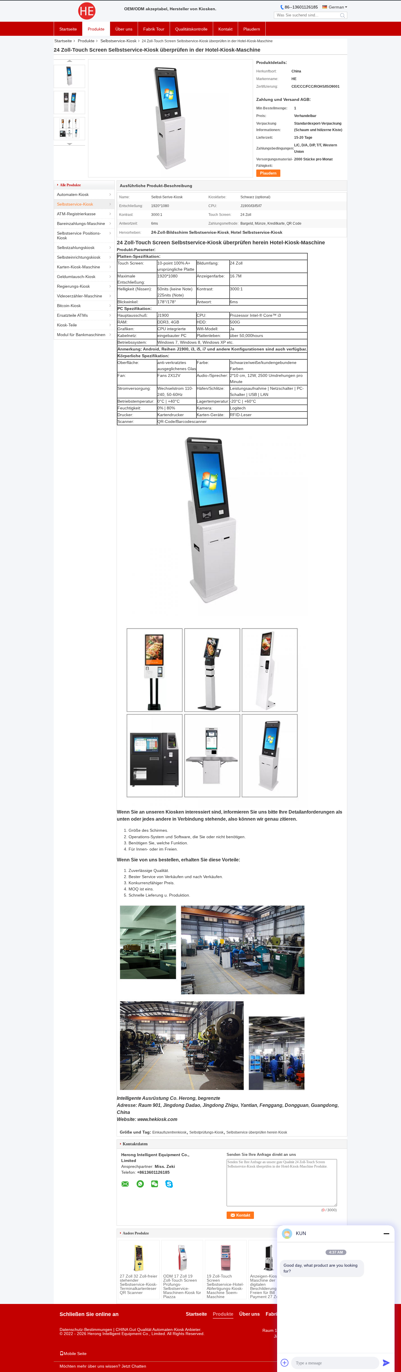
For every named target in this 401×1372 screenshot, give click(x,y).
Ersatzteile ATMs (72, 315)
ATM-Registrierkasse (76, 213)
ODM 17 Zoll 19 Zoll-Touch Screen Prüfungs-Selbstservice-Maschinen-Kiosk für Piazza (182, 1286)
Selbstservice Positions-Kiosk (79, 235)
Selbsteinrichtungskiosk (78, 257)
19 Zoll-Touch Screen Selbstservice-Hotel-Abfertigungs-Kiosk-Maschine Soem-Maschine (225, 1286)
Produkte (96, 29)
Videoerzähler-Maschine (79, 296)
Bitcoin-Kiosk (69, 305)
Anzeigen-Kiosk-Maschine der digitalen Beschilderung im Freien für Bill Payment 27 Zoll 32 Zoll (268, 1288)
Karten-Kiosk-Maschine (78, 267)
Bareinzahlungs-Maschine (81, 223)
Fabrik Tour (153, 29)
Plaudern (251, 29)
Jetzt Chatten (134, 1366)
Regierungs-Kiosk (73, 286)
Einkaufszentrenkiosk (169, 1132)
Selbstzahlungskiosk (76, 247)
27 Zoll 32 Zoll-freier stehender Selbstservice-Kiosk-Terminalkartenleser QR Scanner (138, 1284)
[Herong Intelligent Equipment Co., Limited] (86, 11)
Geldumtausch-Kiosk (76, 276)
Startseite (68, 29)
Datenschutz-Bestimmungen (86, 1329)
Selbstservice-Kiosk (118, 41)
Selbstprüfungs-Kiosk (206, 1132)
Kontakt (225, 29)
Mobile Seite (75, 1353)
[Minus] (386, 1233)
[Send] (386, 1362)
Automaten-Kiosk (73, 194)
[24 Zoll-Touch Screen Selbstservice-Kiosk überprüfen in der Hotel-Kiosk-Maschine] (69, 76)
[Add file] (285, 1362)
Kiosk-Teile (67, 325)
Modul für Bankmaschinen (81, 334)
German (336, 7)
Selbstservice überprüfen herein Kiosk (256, 1132)
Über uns (123, 29)
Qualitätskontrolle (191, 29)
